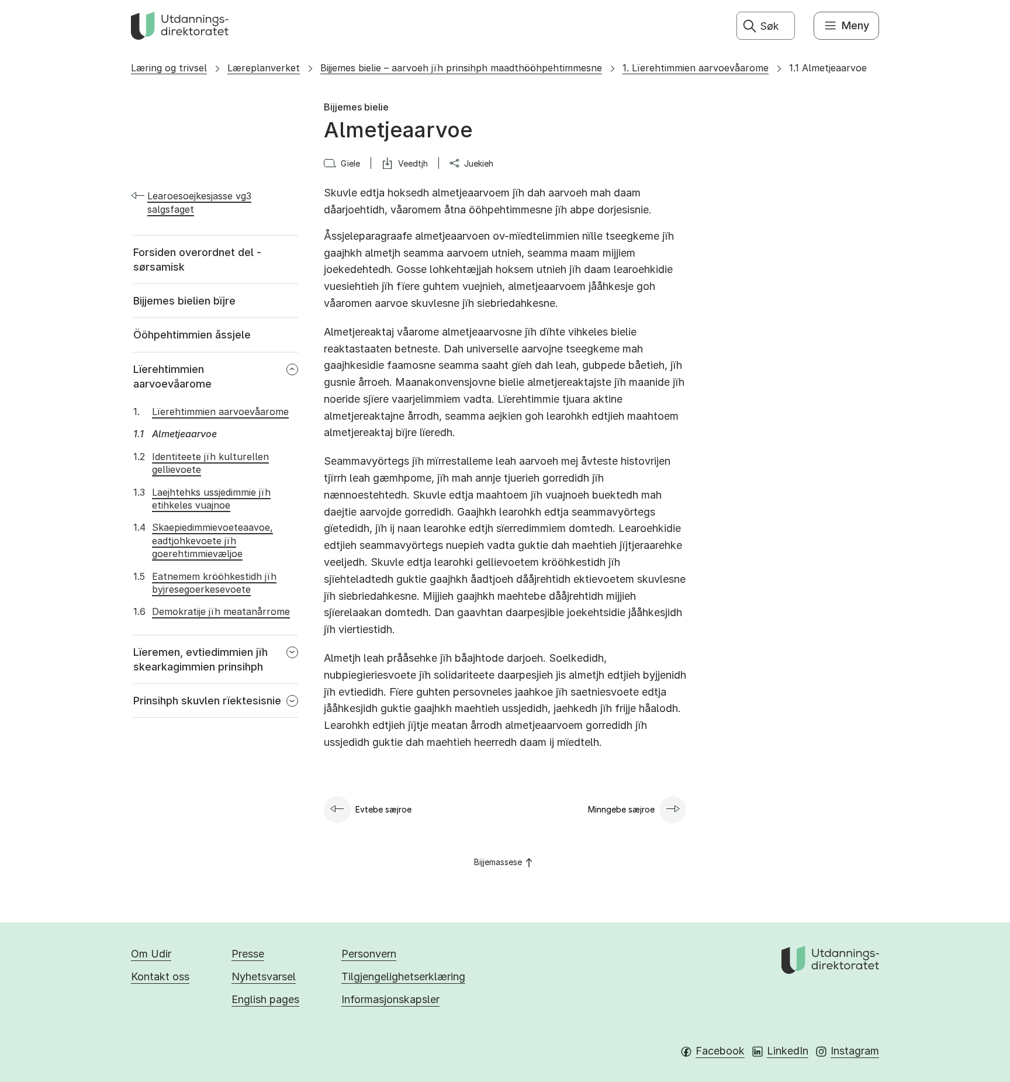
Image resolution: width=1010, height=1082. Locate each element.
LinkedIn (787, 1051)
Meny (855, 25)
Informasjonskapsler (390, 999)
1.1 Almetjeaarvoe (828, 68)
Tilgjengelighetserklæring (403, 976)
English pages (265, 999)
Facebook (720, 1051)
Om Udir (151, 954)
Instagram (855, 1051)
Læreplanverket (263, 68)
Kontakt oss (160, 976)
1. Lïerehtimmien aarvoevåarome (695, 68)
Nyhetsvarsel (263, 976)
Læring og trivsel (169, 68)
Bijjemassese (498, 862)
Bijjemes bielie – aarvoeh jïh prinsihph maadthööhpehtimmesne (461, 68)
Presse (247, 954)
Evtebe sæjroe (383, 809)
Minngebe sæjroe (621, 809)
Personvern (368, 954)
